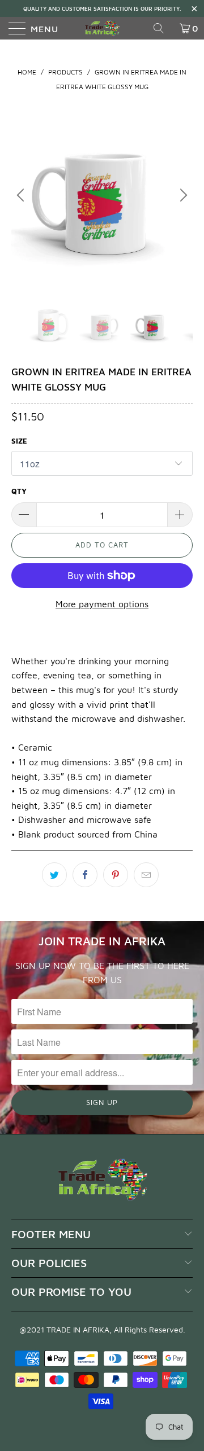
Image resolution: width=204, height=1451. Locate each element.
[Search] (162, 28)
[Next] (182, 195)
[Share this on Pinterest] (115, 874)
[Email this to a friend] (146, 874)
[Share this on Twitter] (54, 874)
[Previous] (22, 195)
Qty (19, 491)
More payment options (102, 604)
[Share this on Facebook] (85, 874)
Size (19, 440)
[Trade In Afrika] (102, 28)
